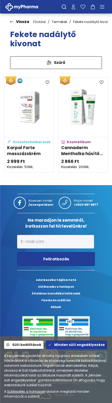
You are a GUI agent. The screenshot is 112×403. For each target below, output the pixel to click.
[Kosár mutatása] (92, 7)
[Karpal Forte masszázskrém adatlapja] (29, 125)
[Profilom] (73, 7)
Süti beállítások (26, 344)
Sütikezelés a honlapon (26, 391)
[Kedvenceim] (83, 7)
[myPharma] (25, 6)
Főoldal (39, 21)
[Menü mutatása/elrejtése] (104, 7)
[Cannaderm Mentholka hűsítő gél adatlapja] (83, 125)
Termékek (59, 21)
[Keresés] (64, 7)
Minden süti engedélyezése (79, 344)
